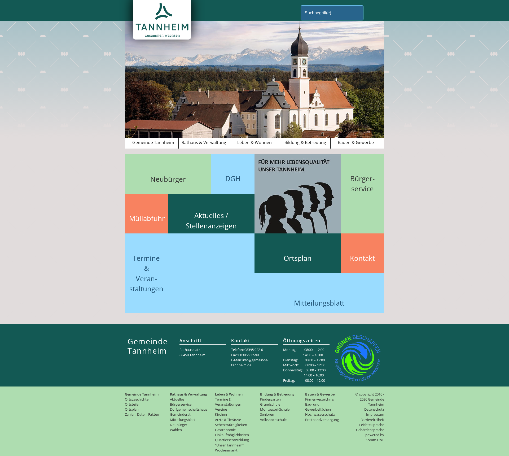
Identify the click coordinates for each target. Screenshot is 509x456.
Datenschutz (374, 409)
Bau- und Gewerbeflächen (318, 407)
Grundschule (270, 404)
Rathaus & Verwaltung (204, 142)
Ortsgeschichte (136, 399)
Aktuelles (177, 399)
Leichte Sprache (371, 424)
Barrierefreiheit (372, 419)
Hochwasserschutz (320, 414)
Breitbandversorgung (322, 419)
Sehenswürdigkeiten (231, 424)
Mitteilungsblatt (319, 303)
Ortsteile (131, 404)
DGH (232, 178)
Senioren (267, 414)
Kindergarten (270, 399)
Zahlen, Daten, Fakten (142, 414)
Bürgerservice (180, 404)
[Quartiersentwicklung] (300, 232)
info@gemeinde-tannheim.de (249, 362)
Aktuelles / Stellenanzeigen (211, 220)
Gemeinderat (180, 414)
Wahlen (176, 429)
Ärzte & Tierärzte (228, 419)
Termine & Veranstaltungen (228, 402)
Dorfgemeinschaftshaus (188, 409)
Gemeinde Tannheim (153, 142)
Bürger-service (362, 183)
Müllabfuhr (147, 218)
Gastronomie (225, 429)
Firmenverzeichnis (319, 399)
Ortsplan (297, 258)
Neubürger (168, 179)
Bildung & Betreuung (305, 142)
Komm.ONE (375, 439)
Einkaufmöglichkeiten (232, 434)
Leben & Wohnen (254, 142)
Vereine (221, 409)
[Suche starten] (372, 12)
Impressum (375, 414)
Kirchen (221, 414)
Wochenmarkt (226, 450)
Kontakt (362, 258)
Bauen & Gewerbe (356, 142)
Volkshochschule (273, 419)
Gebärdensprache (370, 429)
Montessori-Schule (274, 409)
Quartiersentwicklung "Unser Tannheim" (232, 442)
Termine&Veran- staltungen (146, 273)
